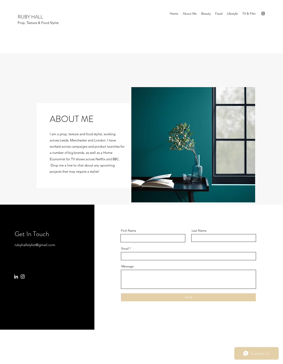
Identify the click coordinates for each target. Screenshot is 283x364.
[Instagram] (263, 13)
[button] (193, 144)
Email (125, 248)
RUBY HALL (31, 16)
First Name (128, 230)
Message (127, 266)
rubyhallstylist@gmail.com (35, 245)
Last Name (199, 230)
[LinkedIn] (16, 276)
